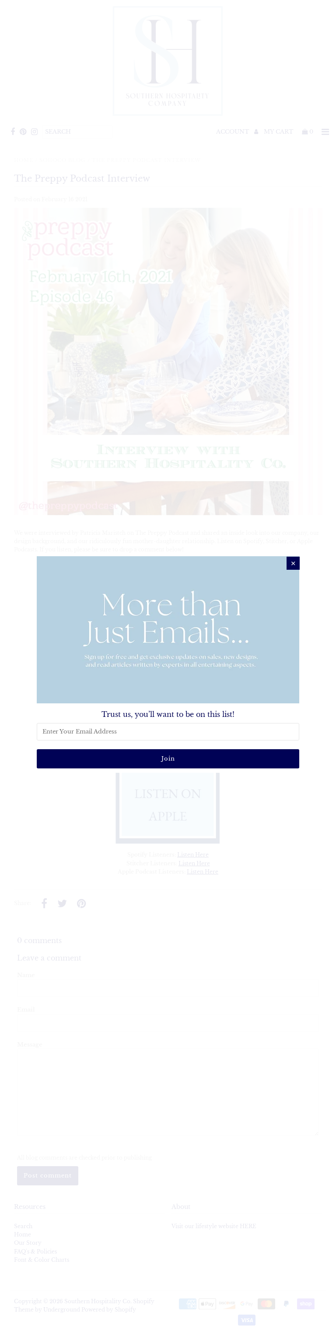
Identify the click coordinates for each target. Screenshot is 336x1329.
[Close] (293, 563)
